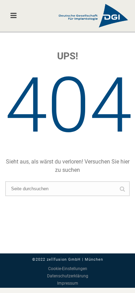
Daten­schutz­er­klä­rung (67, 276)
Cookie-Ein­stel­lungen (67, 268)
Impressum (67, 283)
